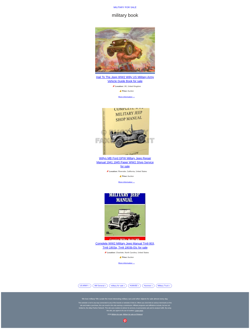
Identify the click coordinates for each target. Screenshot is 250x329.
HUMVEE (134, 286)
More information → (126, 97)
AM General (99, 286)
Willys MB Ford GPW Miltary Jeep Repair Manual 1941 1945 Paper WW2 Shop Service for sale (125, 162)
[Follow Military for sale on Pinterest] (125, 322)
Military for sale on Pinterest (133, 314)
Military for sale (125, 7)
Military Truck (163, 286)
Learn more (139, 310)
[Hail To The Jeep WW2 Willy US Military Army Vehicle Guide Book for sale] (125, 73)
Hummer (147, 286)
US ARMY (84, 286)
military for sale (117, 286)
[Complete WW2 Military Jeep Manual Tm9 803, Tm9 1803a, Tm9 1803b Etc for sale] (125, 239)
